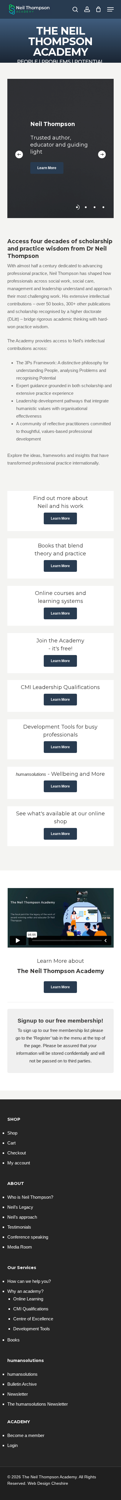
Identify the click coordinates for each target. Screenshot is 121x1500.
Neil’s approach (22, 1217)
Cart (11, 1142)
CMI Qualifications (30, 1308)
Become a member (25, 1435)
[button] (110, 9)
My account (18, 1162)
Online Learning (28, 1298)
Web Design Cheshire (48, 1483)
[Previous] (19, 154)
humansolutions (22, 1374)
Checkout (16, 1152)
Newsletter (17, 1394)
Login (12, 1445)
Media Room (19, 1246)
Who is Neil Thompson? (30, 1197)
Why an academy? (25, 1291)
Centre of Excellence (33, 1318)
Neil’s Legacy (20, 1207)
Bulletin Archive (22, 1384)
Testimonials (19, 1227)
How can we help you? (29, 1281)
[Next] (102, 154)
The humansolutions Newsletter (37, 1404)
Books (13, 1339)
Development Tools (31, 1328)
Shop (12, 1132)
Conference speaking (27, 1236)
